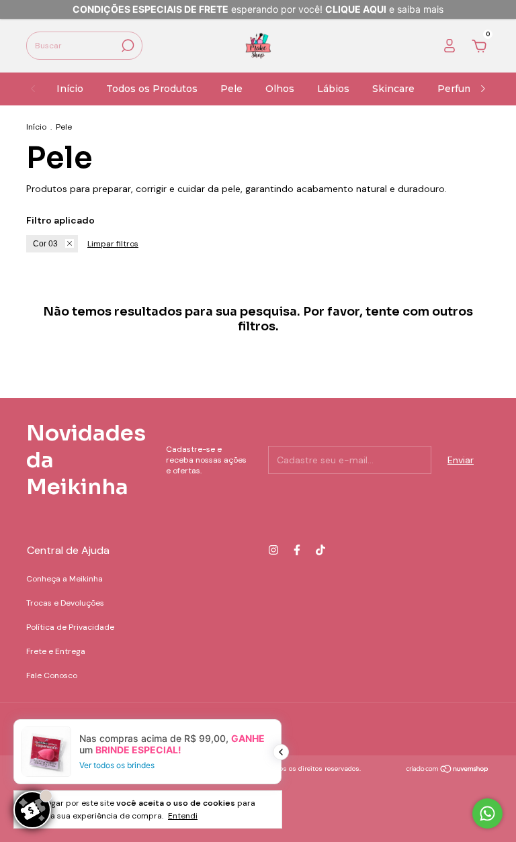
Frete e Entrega (55, 651)
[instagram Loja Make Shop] (273, 550)
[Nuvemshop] (448, 770)
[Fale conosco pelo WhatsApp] (487, 813)
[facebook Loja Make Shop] (297, 550)
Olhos (279, 89)
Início (69, 89)
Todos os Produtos (152, 89)
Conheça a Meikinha (64, 578)
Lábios (333, 89)
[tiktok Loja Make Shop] (320, 550)
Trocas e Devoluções (65, 603)
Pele (231, 89)
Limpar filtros (112, 243)
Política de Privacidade (70, 627)
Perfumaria (464, 89)
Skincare (393, 89)
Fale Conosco (51, 675)
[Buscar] (126, 45)
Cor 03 (45, 243)
